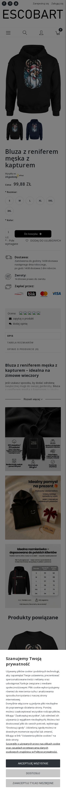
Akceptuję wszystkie (33, 763)
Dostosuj (33, 773)
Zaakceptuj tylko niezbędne (33, 783)
